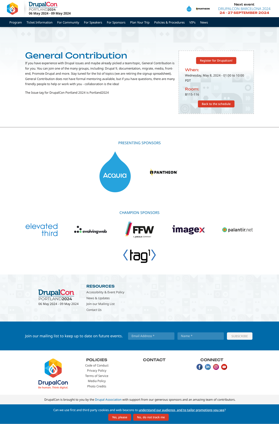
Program (15, 22)
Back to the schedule (216, 104)
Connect (211, 360)
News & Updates (98, 298)
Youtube (224, 367)
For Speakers (93, 22)
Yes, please (119, 417)
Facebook (199, 367)
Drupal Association (108, 399)
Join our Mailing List (100, 304)
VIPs (192, 22)
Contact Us (94, 310)
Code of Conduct (96, 365)
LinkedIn (208, 367)
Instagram (216, 367)
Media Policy (97, 381)
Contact (154, 360)
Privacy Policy (96, 370)
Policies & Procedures (169, 22)
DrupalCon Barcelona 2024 (244, 8)
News (204, 22)
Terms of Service (96, 376)
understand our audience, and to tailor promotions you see (181, 410)
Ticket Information (39, 22)
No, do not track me (151, 417)
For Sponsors (116, 22)
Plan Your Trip (140, 22)
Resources (100, 286)
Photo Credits (96, 386)
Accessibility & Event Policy (105, 292)
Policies (96, 360)
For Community (68, 22)
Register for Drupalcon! (216, 60)
